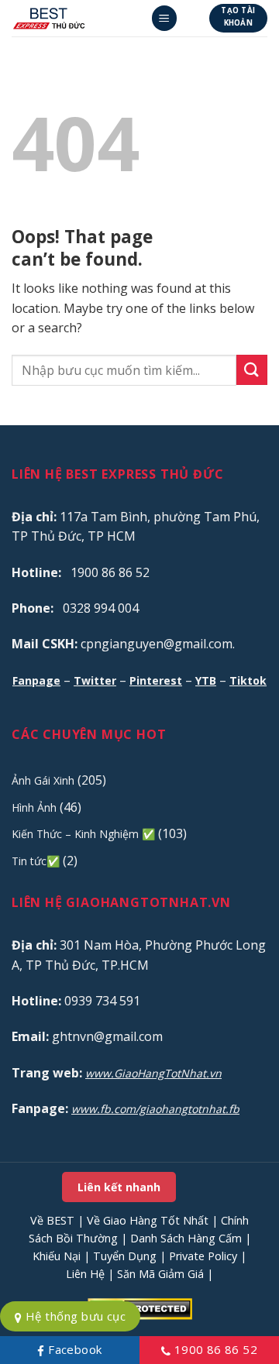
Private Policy (203, 1256)
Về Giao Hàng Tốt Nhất (147, 1220)
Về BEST (52, 1220)
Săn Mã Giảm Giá (160, 1273)
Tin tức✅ (36, 861)
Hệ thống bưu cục (74, 1316)
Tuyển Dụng (125, 1256)
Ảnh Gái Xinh (43, 780)
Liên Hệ (85, 1273)
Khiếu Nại (57, 1256)
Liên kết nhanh (119, 1187)
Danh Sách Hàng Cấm (186, 1238)
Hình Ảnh (34, 807)
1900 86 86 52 (213, 1349)
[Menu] (164, 18)
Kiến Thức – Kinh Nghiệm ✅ (83, 833)
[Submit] (251, 370)
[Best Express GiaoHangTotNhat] (75, 18)
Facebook (73, 1349)
